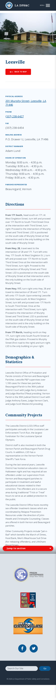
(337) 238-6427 (14, 116)
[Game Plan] (28, 625)
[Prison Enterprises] (28, 574)
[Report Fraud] (28, 599)
